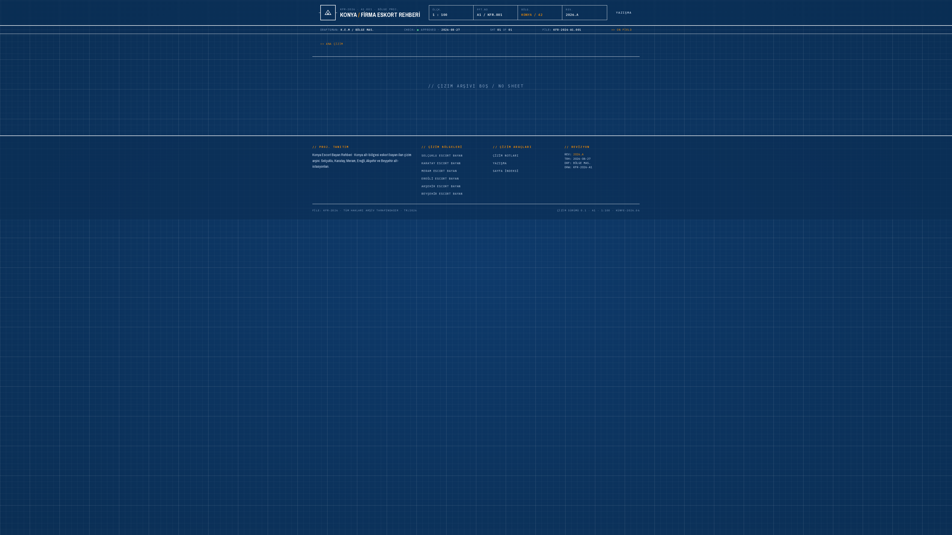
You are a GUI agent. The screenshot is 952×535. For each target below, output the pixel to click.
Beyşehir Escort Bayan (442, 193)
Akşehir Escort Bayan (441, 186)
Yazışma (499, 163)
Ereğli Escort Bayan (440, 178)
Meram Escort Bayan (439, 171)
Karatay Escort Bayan (441, 163)
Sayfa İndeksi (505, 171)
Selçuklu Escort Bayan (442, 155)
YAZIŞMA (624, 12)
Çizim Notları (505, 155)
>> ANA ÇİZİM (331, 44)
